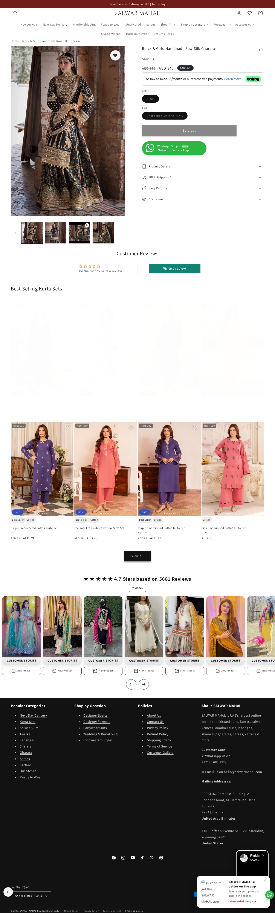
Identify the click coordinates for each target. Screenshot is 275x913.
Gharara (26, 752)
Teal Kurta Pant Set (150, 409)
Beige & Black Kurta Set (89, 409)
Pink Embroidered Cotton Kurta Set (224, 528)
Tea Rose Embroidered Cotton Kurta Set (99, 528)
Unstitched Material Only (167, 117)
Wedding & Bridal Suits (101, 734)
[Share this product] (260, 49)
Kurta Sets (27, 721)
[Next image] (68, 349)
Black (153, 100)
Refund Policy (157, 734)
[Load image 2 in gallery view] (55, 232)
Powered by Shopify (48, 910)
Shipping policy (134, 910)
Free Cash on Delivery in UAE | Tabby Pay (137, 4)
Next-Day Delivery (33, 715)
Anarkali (26, 734)
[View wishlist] (249, 13)
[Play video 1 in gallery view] (79, 232)
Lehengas (27, 740)
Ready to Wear (31, 777)
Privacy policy (91, 910)
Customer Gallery (160, 752)
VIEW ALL (137, 587)
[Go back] (8, 892)
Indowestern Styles (98, 740)
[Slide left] (15, 233)
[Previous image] (15, 349)
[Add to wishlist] (115, 55)
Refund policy (71, 910)
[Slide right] (120, 233)
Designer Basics (95, 715)
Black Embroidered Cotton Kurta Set (34, 409)
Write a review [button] (174, 268)
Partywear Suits (95, 728)
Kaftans (26, 765)
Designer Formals (96, 721)
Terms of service (112, 910)
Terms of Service (159, 746)
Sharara (26, 746)
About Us (154, 715)
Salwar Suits (29, 728)
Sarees (25, 759)
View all (137, 556)
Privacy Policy (157, 728)
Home (15, 41)
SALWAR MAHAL (28, 910)
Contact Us (155, 721)
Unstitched (28, 771)
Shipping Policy (159, 740)
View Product (24, 670)
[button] (15, 13)
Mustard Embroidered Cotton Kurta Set (226, 409)
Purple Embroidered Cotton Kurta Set (34, 528)
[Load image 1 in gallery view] (32, 232)
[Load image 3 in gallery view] (103, 232)
